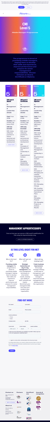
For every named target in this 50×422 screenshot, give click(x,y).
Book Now (11, 144)
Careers (7, 409)
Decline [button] (28, 7)
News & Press (8, 411)
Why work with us (9, 408)
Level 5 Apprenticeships (25, 239)
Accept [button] (21, 7)
